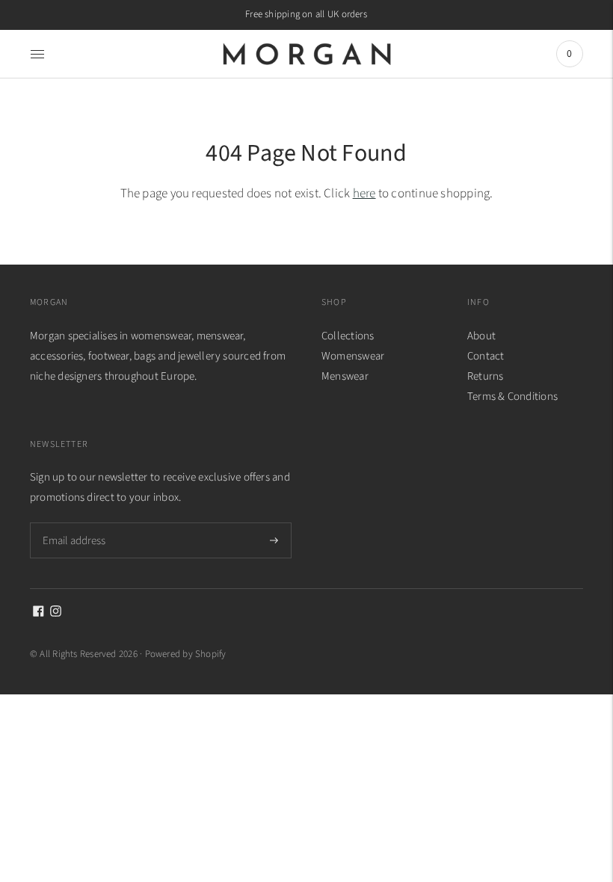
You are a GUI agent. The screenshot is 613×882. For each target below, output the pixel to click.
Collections (347, 336)
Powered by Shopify (186, 654)
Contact (486, 356)
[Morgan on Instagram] (55, 613)
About (481, 336)
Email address (73, 522)
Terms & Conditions (512, 396)
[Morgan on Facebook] (38, 613)
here (364, 194)
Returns (485, 376)
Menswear (345, 376)
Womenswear (352, 356)
